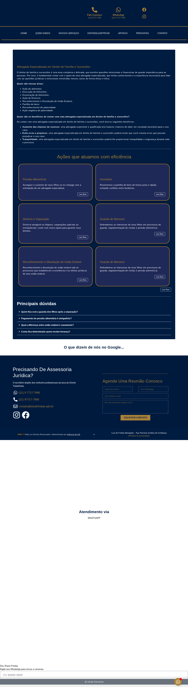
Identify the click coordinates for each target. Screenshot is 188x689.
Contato (162, 33)
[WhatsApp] (118, 10)
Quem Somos (43, 33)
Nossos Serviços (69, 33)
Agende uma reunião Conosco (132, 381)
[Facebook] (25, 415)
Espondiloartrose (99, 33)
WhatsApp (118, 15)
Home (24, 33)
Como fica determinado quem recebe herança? (45, 331)
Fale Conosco (94, 15)
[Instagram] (16, 415)
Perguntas (142, 33)
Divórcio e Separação (36, 219)
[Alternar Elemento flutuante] (178, 682)
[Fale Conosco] (94, 10)
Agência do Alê (73, 434)
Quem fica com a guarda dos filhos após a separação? (49, 312)
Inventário (106, 179)
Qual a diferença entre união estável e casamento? (47, 325)
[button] (159, 234)
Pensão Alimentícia (34, 179)
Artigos (123, 33)
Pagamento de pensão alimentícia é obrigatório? (46, 318)
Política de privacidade (139, 436)
